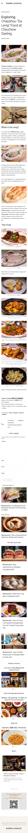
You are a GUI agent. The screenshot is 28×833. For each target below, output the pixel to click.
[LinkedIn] (15, 820)
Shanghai (4, 414)
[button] (10, 789)
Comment (3, 441)
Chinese (10, 412)
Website (3, 473)
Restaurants (5, 11)
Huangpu (15, 412)
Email (3, 466)
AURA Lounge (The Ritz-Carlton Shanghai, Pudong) (13, 774)
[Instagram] (11, 820)
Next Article (5, 514)
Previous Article (8, 485)
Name (2, 460)
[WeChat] (13, 820)
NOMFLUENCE (14, 3)
